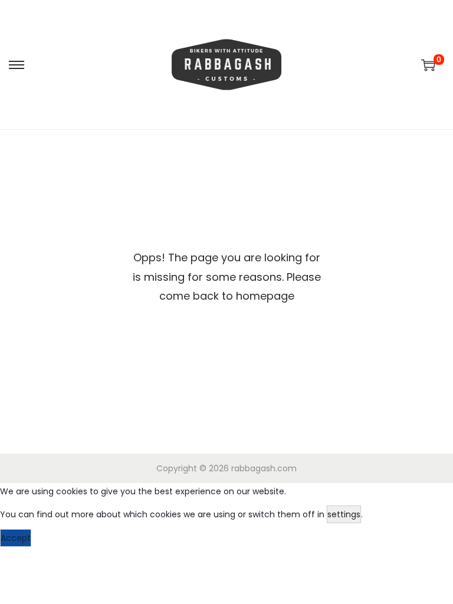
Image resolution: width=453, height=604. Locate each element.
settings (343, 514)
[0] (428, 65)
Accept (16, 538)
